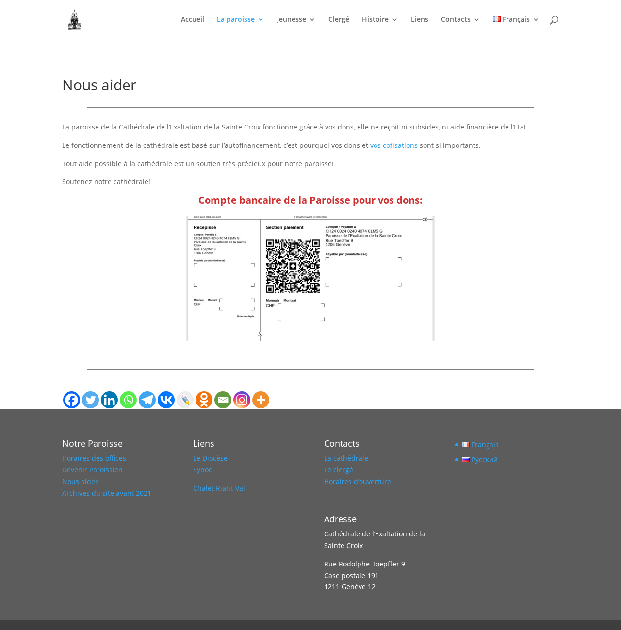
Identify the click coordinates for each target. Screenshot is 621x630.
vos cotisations (393, 145)
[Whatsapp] (128, 399)
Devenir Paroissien (92, 469)
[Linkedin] (109, 399)
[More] (260, 399)
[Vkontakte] (166, 399)
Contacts (456, 20)
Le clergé (338, 469)
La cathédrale (346, 458)
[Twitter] (90, 399)
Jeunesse (291, 20)
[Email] (222, 399)
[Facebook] (71, 399)
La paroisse (236, 20)
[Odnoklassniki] (204, 399)
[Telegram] (147, 399)
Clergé (338, 20)
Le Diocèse (210, 458)
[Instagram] (241, 399)
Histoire (375, 20)
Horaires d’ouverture (357, 481)
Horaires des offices (94, 458)
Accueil (192, 20)
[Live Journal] (185, 399)
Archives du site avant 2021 (106, 493)
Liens (419, 20)
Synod (203, 469)
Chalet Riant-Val (219, 488)
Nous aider (80, 481)
